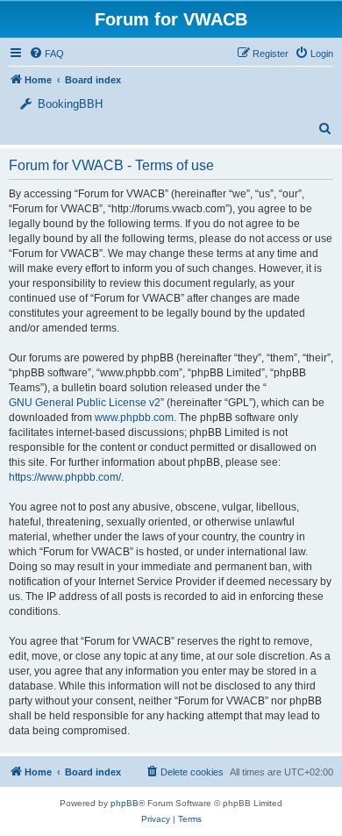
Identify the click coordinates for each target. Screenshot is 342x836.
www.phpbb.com (134, 417)
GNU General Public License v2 (84, 403)
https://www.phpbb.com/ (65, 477)
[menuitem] (314, 53)
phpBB (124, 803)
